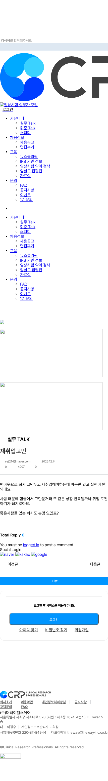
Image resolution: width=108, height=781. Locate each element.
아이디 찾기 (28, 630)
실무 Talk (27, 222)
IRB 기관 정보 (31, 260)
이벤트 (25, 293)
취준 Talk (27, 226)
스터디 (25, 231)
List (55, 581)
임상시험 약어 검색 (35, 265)
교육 (13, 250)
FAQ (23, 284)
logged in (31, 544)
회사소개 (6, 702)
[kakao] (22, 554)
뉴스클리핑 (29, 255)
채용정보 (17, 236)
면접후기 (27, 246)
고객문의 (6, 707)
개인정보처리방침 (54, 702)
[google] (39, 554)
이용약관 (27, 702)
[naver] (7, 554)
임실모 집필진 (31, 269)
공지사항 (27, 289)
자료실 (25, 274)
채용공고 (27, 241)
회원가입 (82, 630)
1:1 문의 (26, 298)
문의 (13, 279)
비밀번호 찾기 (56, 630)
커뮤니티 (17, 217)
